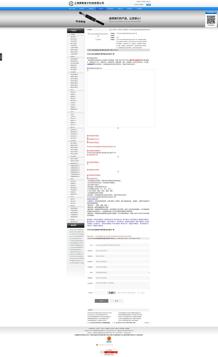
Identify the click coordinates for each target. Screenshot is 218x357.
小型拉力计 (73, 116)
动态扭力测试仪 (74, 80)
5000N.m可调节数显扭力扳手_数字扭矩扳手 (128, 320)
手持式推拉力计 (74, 134)
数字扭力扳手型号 (127, 236)
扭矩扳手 (73, 56)
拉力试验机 (73, 156)
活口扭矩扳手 (114, 236)
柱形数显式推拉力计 (75, 176)
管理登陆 (127, 328)
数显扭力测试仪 (74, 83)
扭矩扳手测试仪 (74, 61)
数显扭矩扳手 (74, 65)
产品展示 (101, 8)
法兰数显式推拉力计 (75, 174)
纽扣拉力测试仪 (74, 151)
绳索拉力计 (73, 122)
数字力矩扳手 (74, 43)
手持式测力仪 (74, 190)
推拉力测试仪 (74, 143)
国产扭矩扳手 (74, 69)
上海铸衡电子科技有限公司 (88, 3)
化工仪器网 (109, 350)
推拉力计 (149, 1)
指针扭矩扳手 (74, 67)
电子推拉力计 (74, 136)
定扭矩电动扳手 (74, 58)
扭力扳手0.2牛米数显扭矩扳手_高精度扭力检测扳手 (130, 316)
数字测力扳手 (120, 236)
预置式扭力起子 (74, 221)
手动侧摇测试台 (74, 214)
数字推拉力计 (74, 129)
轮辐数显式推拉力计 (75, 172)
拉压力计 (73, 199)
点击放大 (99, 39)
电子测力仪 (73, 181)
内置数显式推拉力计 (75, 170)
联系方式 (117, 328)
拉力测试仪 (73, 140)
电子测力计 (73, 92)
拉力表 (72, 114)
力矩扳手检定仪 (74, 54)
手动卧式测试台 (74, 210)
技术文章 (110, 8)
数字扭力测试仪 (74, 78)
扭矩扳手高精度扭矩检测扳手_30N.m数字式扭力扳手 (130, 314)
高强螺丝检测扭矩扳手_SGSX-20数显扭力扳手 (98, 318)
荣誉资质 (122, 328)
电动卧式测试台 (74, 208)
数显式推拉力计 (74, 163)
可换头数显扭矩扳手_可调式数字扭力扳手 (97, 320)
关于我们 (98, 328)
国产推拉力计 (74, 138)
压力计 (72, 196)
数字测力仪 (73, 185)
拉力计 (72, 111)
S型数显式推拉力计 (75, 165)
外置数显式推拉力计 (75, 168)
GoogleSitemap (127, 332)
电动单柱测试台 (74, 212)
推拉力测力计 (74, 100)
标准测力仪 (73, 183)
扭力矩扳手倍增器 (75, 63)
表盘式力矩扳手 (74, 51)
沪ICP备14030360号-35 (127, 330)
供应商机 (139, 8)
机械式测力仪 (74, 194)
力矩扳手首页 (92, 328)
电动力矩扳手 (74, 39)
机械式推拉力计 (74, 131)
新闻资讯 (91, 8)
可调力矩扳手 (74, 45)
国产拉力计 (73, 124)
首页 (110, 29)
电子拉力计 (73, 118)
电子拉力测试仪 (74, 153)
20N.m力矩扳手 (106, 236)
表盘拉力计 (73, 120)
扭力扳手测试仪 (74, 74)
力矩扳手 (138, 1)
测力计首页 (72, 8)
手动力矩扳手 (74, 41)
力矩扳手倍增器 (74, 47)
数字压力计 (73, 201)
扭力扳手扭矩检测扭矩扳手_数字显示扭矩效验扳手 (99, 316)
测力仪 (72, 179)
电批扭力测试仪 (74, 85)
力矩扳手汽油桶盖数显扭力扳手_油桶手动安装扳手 (129, 318)
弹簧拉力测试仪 (74, 147)
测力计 (72, 89)
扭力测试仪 (143, 1)
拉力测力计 (73, 102)
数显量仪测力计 (74, 109)
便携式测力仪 (74, 187)
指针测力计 (73, 98)
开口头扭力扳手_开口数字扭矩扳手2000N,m (98, 314)
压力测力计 (73, 105)
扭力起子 (73, 219)
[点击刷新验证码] (111, 292)
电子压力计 (73, 203)
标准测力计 (73, 94)
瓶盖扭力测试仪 (74, 76)
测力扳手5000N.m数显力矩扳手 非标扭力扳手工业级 (99, 313)
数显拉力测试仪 (74, 145)
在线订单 (120, 8)
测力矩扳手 (73, 37)
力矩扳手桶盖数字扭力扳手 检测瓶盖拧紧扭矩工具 (129, 313)
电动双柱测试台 (74, 216)
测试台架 (73, 205)
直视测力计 (73, 107)
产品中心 (115, 29)
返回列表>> (147, 322)
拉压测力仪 (73, 192)
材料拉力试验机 (74, 158)
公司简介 (81, 8)
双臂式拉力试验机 (75, 160)
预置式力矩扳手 (74, 49)
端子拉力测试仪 (74, 149)
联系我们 (129, 8)
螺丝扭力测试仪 (74, 87)
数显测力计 (73, 96)
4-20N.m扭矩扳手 (99, 236)
